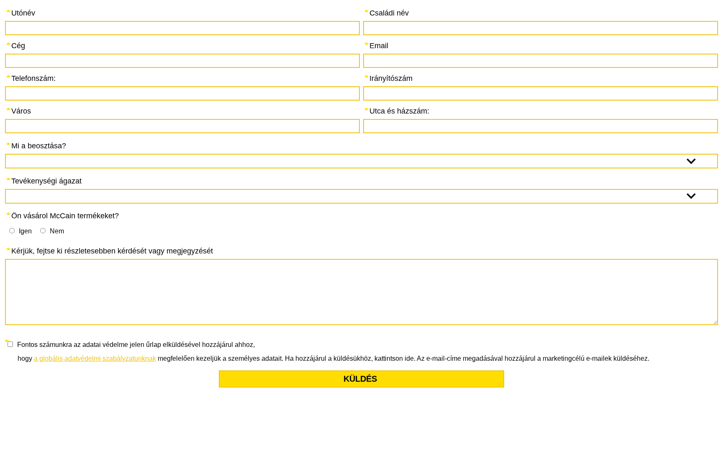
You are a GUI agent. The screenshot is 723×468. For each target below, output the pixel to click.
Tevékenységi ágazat (46, 181)
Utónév (23, 13)
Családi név (389, 13)
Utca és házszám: (399, 111)
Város (21, 111)
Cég (18, 45)
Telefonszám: (33, 78)
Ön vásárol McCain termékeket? (65, 216)
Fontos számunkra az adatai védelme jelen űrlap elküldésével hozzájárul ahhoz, (136, 344)
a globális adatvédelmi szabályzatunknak (95, 358)
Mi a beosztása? (38, 146)
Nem (57, 231)
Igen (25, 231)
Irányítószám (391, 78)
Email (378, 45)
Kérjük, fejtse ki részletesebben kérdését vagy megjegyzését (112, 251)
